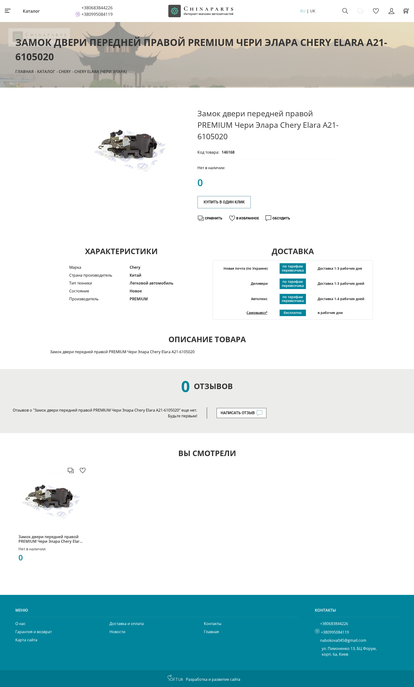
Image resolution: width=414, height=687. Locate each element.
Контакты (212, 623)
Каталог (31, 11)
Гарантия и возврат (33, 631)
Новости (117, 631)
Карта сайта (26, 639)
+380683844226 (97, 8)
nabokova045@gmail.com (343, 640)
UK (312, 11)
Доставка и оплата (126, 623)
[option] (130, 151)
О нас (20, 623)
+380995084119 (97, 14)
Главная (24, 71)
